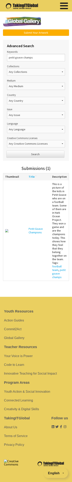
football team (57, 268)
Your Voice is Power (18, 356)
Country (11, 94)
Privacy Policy (14, 444)
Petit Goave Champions (36, 230)
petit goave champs (59, 273)
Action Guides (14, 320)
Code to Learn (14, 364)
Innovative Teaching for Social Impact (30, 373)
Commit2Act (12, 329)
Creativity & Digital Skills (21, 409)
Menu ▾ (57, 22)
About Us (10, 427)
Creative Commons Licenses (22, 138)
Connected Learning (18, 400)
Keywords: (12, 51)
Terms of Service (16, 436)
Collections (13, 66)
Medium (11, 80)
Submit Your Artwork (36, 32)
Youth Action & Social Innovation (27, 391)
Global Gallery (22, 21)
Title (32, 176)
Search (35, 154)
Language (12, 123)
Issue (9, 109)
